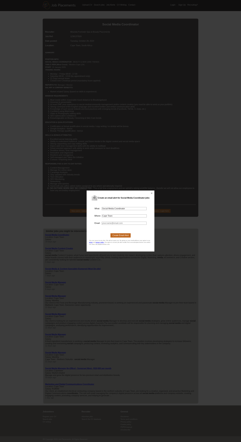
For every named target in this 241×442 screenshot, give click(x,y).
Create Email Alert (120, 235)
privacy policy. (100, 242)
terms (91, 242)
